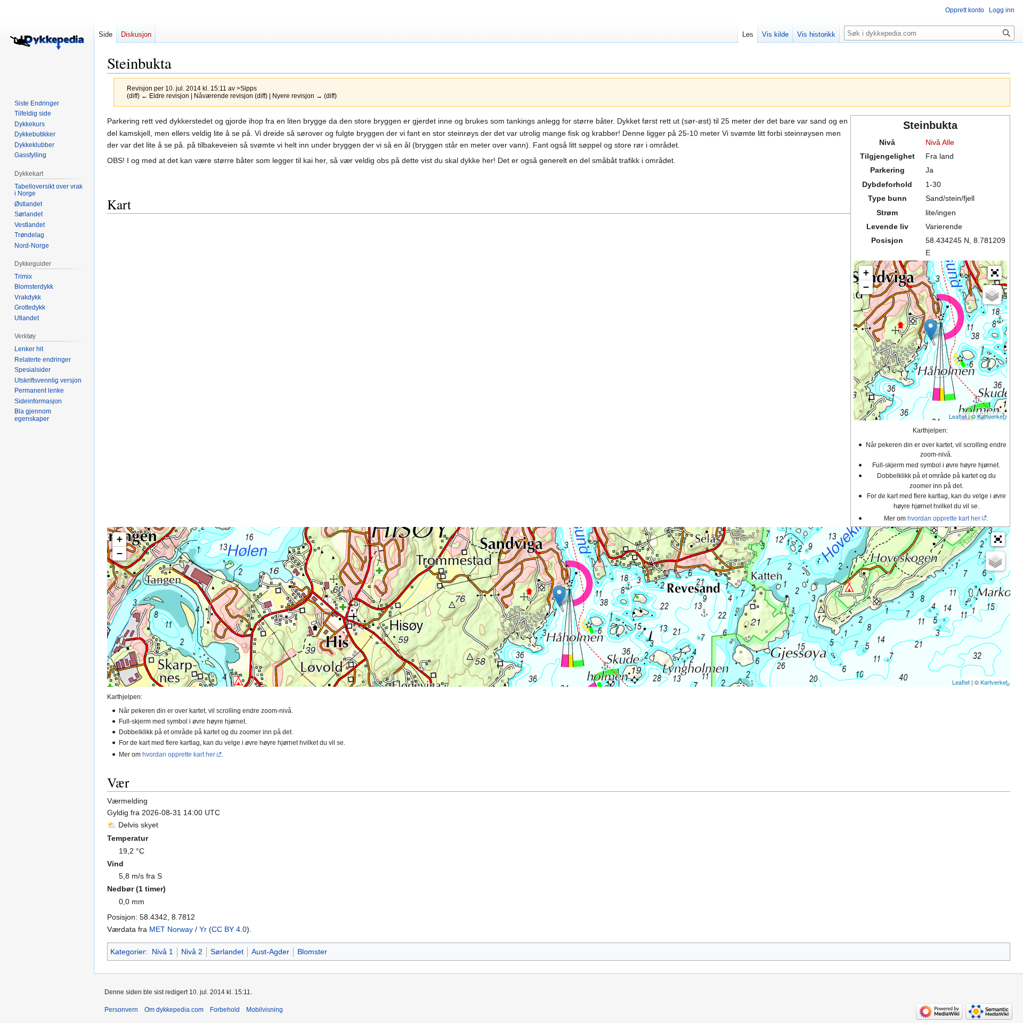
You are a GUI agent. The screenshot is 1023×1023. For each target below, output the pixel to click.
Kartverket (990, 416)
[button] (995, 273)
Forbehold (225, 1009)
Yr (203, 929)
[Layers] (992, 294)
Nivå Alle (939, 142)
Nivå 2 (191, 951)
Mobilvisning (264, 1009)
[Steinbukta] (930, 329)
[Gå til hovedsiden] (47, 42)
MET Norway (171, 929)
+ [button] (866, 272)
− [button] (866, 287)
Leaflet (958, 416)
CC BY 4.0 (229, 929)
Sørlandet (226, 951)
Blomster (312, 951)
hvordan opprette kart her (943, 518)
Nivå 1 (162, 951)
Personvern (121, 1009)
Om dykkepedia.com (174, 1009)
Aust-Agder (270, 951)
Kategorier (127, 951)
